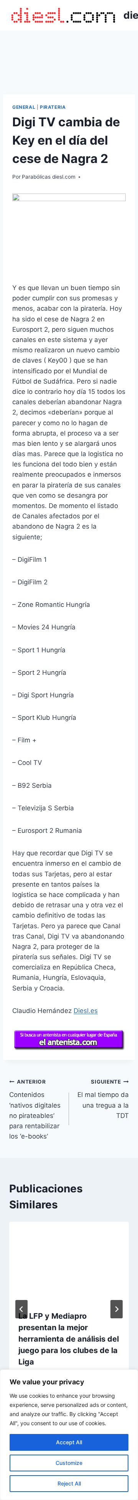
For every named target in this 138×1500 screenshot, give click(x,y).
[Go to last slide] (21, 1309)
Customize (69, 1463)
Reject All (69, 1483)
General (23, 107)
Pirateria (53, 107)
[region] (69, 1434)
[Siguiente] (116, 1309)
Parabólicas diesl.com (49, 177)
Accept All (69, 1442)
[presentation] (69, 1261)
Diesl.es (86, 1011)
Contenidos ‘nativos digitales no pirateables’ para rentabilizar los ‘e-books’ (35, 1109)
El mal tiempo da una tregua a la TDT (103, 1099)
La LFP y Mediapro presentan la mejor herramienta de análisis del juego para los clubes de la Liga (68, 1338)
